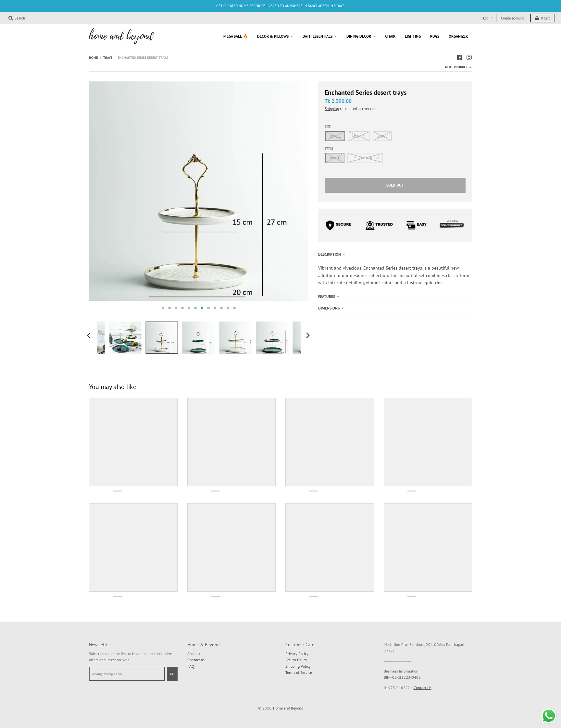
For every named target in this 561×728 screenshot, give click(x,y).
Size (327, 126)
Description (329, 254)
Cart (545, 18)
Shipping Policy (298, 666)
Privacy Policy (296, 653)
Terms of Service (298, 672)
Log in (487, 18)
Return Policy (296, 659)
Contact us (196, 659)
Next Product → (458, 67)
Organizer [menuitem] (458, 36)
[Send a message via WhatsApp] (549, 716)
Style (329, 148)
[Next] (308, 335)
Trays (107, 57)
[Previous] (89, 335)
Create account (512, 18)
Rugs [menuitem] (434, 36)
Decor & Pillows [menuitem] (273, 36)
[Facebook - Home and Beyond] (459, 57)
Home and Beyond (288, 708)
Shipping (332, 108)
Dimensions (329, 308)
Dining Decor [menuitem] (358, 36)
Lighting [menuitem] (413, 36)
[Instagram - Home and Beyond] (469, 57)
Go (172, 674)
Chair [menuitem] (390, 36)
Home (93, 57)
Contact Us (422, 687)
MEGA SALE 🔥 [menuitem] (235, 36)
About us (194, 653)
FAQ (190, 666)
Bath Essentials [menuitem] (317, 36)
